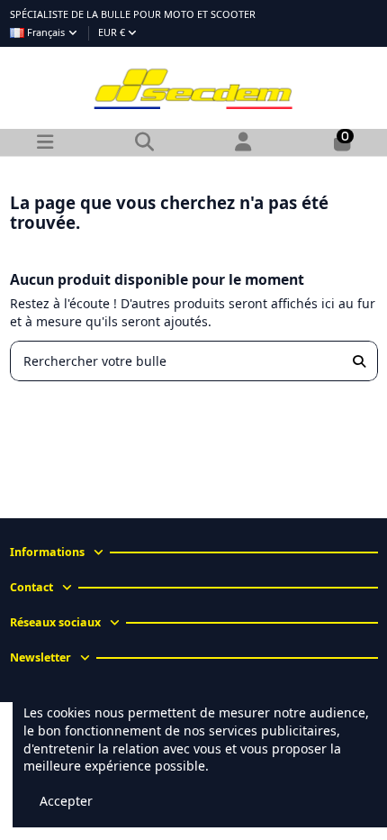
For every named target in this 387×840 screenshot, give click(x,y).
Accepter (66, 800)
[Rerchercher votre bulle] (359, 361)
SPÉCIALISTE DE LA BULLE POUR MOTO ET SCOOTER (133, 14)
